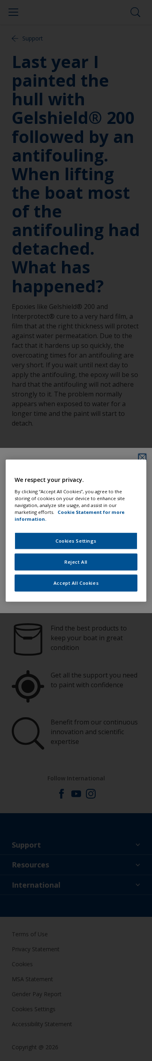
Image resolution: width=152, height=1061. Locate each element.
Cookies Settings (76, 541)
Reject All (76, 561)
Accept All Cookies (76, 583)
